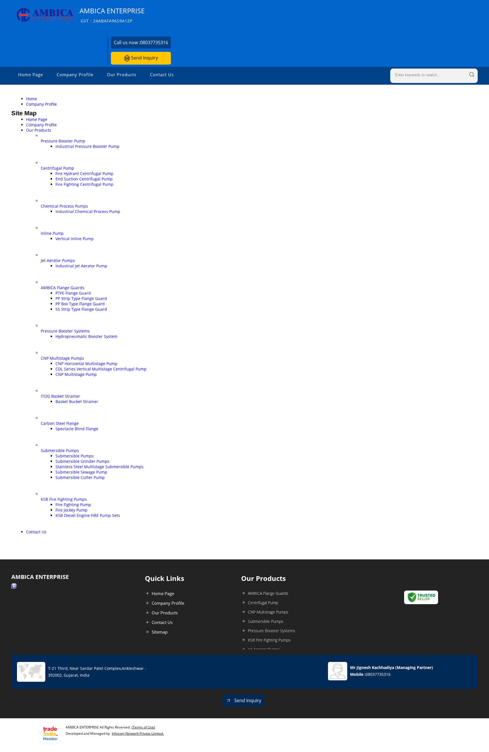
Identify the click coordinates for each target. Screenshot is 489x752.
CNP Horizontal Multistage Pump (86, 363)
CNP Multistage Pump (76, 374)
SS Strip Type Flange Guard (81, 309)
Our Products (121, 74)
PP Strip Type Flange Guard (81, 298)
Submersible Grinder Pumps (82, 461)
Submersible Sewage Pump (81, 472)
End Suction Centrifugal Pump (84, 179)
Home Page (30, 74)
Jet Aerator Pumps (58, 260)
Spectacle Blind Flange (76, 428)
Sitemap (160, 632)
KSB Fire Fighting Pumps (64, 499)
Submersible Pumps (60, 450)
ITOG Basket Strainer (60, 396)
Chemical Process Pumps (64, 206)
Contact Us (162, 74)
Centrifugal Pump (57, 168)
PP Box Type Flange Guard (80, 303)
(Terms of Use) (143, 727)
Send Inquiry (144, 58)
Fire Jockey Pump (71, 510)
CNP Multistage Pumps (62, 358)
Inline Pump (52, 233)
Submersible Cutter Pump (80, 477)
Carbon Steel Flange (60, 423)
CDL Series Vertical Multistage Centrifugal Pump (101, 369)
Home (31, 98)
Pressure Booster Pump (63, 141)
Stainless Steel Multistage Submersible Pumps (99, 466)
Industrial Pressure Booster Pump (87, 146)
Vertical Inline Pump (74, 238)
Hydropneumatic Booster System (86, 336)
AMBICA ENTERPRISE (112, 15)
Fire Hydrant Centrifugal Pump (84, 173)
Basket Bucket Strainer (76, 401)
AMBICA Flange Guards (62, 287)
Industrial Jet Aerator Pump (81, 266)
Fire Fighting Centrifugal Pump (84, 184)
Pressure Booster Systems (65, 331)
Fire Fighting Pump (73, 504)
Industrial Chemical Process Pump (87, 211)
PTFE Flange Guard (73, 293)
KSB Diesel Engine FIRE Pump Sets (87, 515)
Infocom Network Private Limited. (138, 733)
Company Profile (75, 74)
